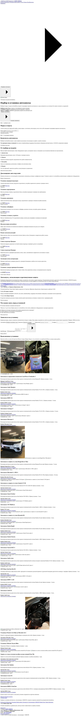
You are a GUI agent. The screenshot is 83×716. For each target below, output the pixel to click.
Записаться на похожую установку (8, 382)
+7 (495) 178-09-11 (9, 709)
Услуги (22, 2)
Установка (11, 2)
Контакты (31, 2)
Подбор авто (3, 702)
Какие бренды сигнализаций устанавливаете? (12, 311)
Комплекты (6, 2)
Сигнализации (31, 702)
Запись (25, 2)
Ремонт (41, 702)
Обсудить (7, 185)
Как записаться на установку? (8, 312)
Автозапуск (25, 702)
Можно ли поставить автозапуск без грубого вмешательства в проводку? (18, 310)
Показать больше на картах (7, 696)
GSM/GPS (37, 702)
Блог (28, 2)
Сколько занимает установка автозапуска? (11, 305)
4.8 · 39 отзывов (7, 712)
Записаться (3, 707)
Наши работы (17, 2)
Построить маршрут (5, 713)
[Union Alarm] (4, 697)
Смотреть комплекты (15, 120)
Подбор (2, 2)
